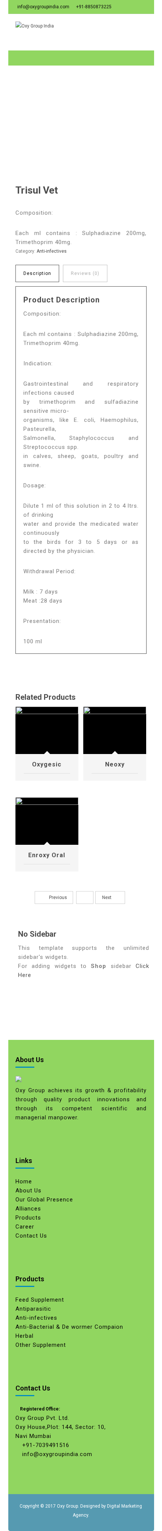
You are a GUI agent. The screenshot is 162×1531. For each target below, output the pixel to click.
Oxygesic (46, 764)
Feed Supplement (39, 1299)
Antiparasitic (33, 1308)
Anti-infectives (52, 251)
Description (37, 273)
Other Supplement (40, 1345)
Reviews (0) (85, 273)
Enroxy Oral (46, 855)
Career (24, 1226)
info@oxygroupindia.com (43, 6)
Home (23, 1181)
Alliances (28, 1208)
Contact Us (31, 1235)
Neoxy (115, 764)
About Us (28, 1190)
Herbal (24, 1336)
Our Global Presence (44, 1199)
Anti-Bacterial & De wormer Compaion (69, 1326)
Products (28, 1217)
